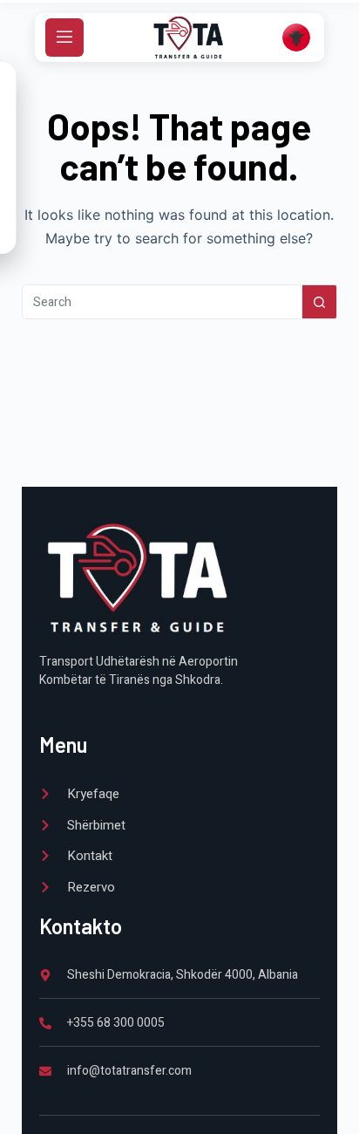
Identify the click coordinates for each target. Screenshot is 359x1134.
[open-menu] (64, 37)
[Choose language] (296, 37)
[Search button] (319, 301)
